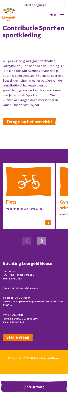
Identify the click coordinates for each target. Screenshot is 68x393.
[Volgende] (41, 241)
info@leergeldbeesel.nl (25, 288)
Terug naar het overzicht (29, 121)
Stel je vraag (17, 337)
